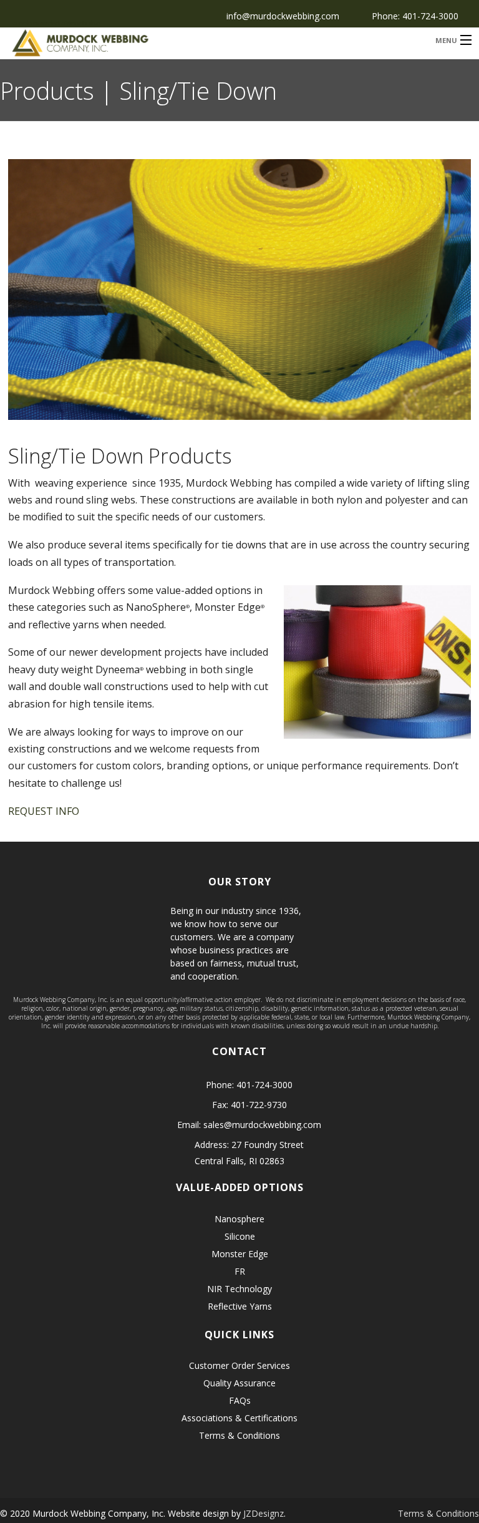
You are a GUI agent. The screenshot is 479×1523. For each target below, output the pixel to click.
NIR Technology (239, 1289)
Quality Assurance (239, 1383)
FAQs (240, 1400)
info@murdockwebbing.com (282, 16)
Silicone (240, 1236)
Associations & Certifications (239, 1418)
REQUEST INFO (43, 811)
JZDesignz (263, 1513)
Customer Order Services (239, 1365)
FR (240, 1271)
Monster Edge (239, 1254)
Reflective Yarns (240, 1306)
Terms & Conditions (239, 1435)
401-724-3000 (430, 16)
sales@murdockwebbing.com (262, 1125)
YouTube (72, 21)
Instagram (54, 21)
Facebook (16, 21)
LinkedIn (34, 21)
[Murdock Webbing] (179, 43)
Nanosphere (239, 1219)
